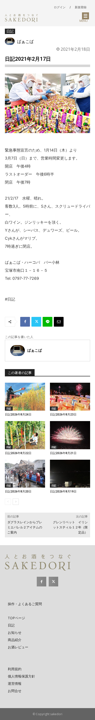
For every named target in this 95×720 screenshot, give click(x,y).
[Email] (59, 322)
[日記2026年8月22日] (25, 435)
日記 (10, 31)
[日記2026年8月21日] (70, 435)
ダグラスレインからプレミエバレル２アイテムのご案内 (24, 527)
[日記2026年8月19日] (70, 474)
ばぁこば (25, 41)
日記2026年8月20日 (18, 491)
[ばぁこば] (11, 41)
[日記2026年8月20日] (25, 474)
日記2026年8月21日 (63, 453)
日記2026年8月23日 (63, 414)
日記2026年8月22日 (18, 453)
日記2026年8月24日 (18, 414)
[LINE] (47, 322)
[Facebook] (25, 322)
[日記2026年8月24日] (25, 397)
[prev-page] (8, 502)
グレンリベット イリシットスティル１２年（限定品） (70, 527)
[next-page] (16, 502)
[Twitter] (36, 322)
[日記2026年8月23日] (70, 397)
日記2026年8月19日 (63, 491)
